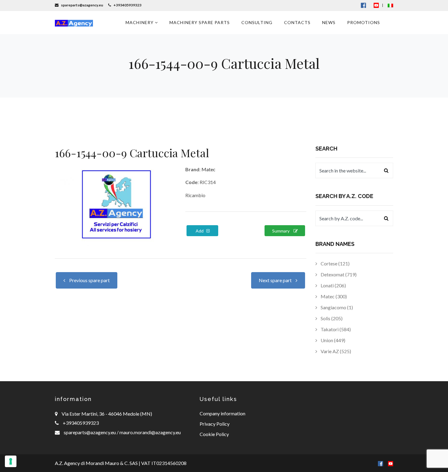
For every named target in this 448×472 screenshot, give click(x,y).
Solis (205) (331, 318)
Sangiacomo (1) (336, 307)
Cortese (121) (335, 263)
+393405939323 (81, 423)
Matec (208, 169)
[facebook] (380, 463)
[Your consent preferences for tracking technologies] (10, 461)
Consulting (256, 22)
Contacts (297, 22)
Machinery (140, 22)
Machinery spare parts (199, 22)
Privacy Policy (214, 424)
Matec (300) (333, 296)
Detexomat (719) (338, 274)
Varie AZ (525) (335, 351)
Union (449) (332, 340)
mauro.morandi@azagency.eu (150, 432)
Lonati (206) (333, 285)
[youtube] (376, 5)
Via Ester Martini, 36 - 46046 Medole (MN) (107, 414)
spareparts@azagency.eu (90, 432)
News (329, 22)
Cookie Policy (214, 434)
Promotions (363, 22)
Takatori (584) (335, 329)
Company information (222, 413)
